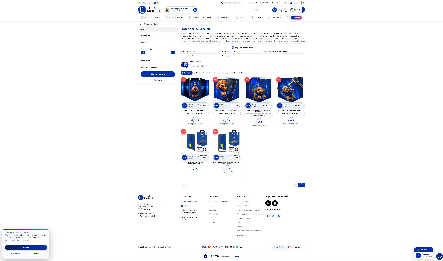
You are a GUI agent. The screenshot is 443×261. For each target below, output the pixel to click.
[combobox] (247, 66)
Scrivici (160, 3)
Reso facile (264, 3)
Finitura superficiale (149, 68)
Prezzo (144, 42)
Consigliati (187, 73)
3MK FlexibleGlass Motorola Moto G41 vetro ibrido (226, 163)
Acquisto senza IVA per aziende (249, 231)
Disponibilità (146, 35)
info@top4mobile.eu (189, 201)
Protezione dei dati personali (248, 210)
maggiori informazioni (244, 48)
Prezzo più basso (215, 73)
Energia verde (147, 3)
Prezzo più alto (230, 73)
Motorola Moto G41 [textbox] (199, 66)
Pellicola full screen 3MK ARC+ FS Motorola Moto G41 (195, 163)
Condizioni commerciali (246, 218)
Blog (245, 3)
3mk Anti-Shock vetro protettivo (226, 110)
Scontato (244, 73)
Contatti (284, 3)
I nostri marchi (243, 201)
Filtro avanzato (158, 74)
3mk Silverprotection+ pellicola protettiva (258, 111)
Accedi (295, 3)
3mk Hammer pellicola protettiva (290, 110)
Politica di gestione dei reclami (249, 214)
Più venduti (200, 73)
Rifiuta (36, 253)
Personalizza (15, 253)
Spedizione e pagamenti (230, 3)
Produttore (145, 61)
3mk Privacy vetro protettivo (194, 110)
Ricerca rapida (195, 61)
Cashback (253, 3)
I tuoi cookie (242, 206)
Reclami (275, 3)
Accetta (26, 247)
